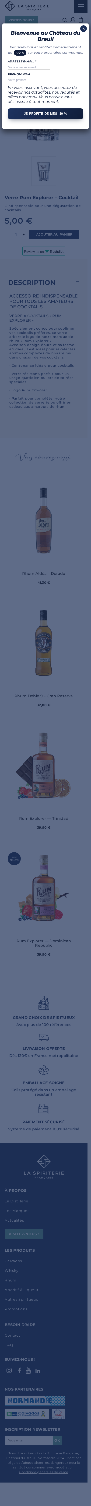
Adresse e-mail (22, 61)
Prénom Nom (19, 74)
